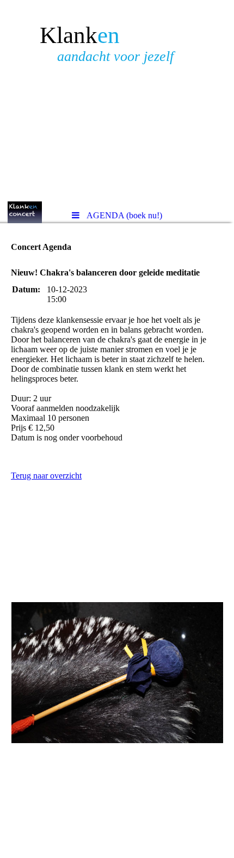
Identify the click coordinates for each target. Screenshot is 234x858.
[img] (117, 100)
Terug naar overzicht (46, 475)
